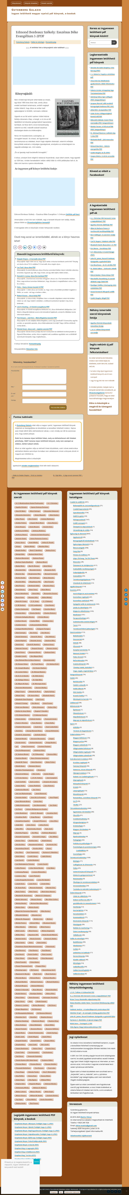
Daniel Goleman (21, 636)
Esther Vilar (52, 707)
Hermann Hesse (34, 766)
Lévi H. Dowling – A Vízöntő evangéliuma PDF (33, 307)
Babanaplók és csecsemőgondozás (86, 505)
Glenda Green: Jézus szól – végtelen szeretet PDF (34, 329)
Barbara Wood (42, 562)
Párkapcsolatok (79, 520)
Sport (72, 724)
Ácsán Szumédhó (46, 1099)
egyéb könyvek (76, 586)
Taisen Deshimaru (22, 1048)
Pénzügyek (77, 924)
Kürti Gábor (20, 856)
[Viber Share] (39, 247)
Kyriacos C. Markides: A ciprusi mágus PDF (86, 1020)
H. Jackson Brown (22, 754)
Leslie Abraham (33, 860)
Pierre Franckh (21, 962)
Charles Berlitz (35, 613)
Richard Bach (35, 978)
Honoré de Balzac (22, 774)
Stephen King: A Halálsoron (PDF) (27, 1152)
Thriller (76, 805)
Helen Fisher (50, 762)
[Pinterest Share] (20, 247)
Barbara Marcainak (22, 558)
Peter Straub (33, 958)
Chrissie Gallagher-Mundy (25, 617)
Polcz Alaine (34, 962)
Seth (30, 1001)
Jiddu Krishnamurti (22, 805)
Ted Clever (19, 1056)
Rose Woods (37, 989)
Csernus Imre (48, 621)
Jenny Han (38, 801)
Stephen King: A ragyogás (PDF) (27, 1148)
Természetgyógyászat (82, 579)
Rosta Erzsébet (51, 989)
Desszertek (77, 639)
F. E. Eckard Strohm (22, 715)
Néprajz (76, 833)
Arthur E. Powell (47, 542)
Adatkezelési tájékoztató (81, 1135)
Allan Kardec (54, 515)
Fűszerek (76, 646)
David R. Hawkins (34, 644)
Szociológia (77, 854)
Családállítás (81, 850)
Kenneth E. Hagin (39, 836)
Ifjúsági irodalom (79, 773)
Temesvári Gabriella (34, 1056)
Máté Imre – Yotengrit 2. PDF (81, 1023)
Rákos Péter (50, 993)
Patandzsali (50, 946)
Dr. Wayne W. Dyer (22, 683)
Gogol (51, 738)
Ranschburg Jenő (49, 970)
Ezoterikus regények (81, 597)
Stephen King (53, 1021)
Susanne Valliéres (52, 1029)
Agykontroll (77, 537)
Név (13, 387)
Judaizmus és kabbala (81, 953)
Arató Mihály (33, 542)
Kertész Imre (33, 840)
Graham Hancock (36, 742)
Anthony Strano (21, 534)
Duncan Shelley (41, 687)
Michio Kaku (20, 907)
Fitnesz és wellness (80, 555)
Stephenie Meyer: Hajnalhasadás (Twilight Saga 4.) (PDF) (36, 1134)
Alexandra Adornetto (23, 515)
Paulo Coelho (32, 954)
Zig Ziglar (19, 1099)
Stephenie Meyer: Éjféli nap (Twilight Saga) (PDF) (33, 1138)
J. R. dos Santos (21, 778)
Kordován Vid (51, 844)
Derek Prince (20, 652)
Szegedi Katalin (21, 1040)
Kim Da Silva (20, 844)
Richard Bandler (49, 978)
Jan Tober (36, 789)
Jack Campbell (52, 778)
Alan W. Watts (20, 511)
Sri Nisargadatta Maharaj (24, 1013)
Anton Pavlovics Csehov (38, 538)
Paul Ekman (46, 950)
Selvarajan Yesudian (50, 997)
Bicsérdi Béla (20, 582)
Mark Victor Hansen (48, 891)
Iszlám (75, 949)
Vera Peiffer (20, 1076)
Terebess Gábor (47, 1060)
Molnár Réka (34, 923)
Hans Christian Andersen (39, 758)
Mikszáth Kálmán (22, 915)
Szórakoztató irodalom (79, 759)
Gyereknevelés (78, 513)
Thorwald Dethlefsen (23, 1068)
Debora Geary (49, 644)
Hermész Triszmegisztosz (24, 770)
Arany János (20, 542)
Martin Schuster (21, 899)
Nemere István (21, 938)
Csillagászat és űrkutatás (83, 865)
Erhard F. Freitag (21, 703)
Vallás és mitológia (37, 42)
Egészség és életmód (78, 534)
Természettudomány (78, 857)
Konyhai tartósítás (80, 650)
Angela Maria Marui (37, 523)
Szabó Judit (20, 1037)
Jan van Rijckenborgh (23, 793)
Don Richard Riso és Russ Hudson (28, 660)
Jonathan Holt (52, 813)
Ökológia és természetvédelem (85, 882)
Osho (31, 942)
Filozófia (76, 815)
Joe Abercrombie (39, 805)
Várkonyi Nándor (50, 1084)
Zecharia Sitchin (52, 1095)
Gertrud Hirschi (21, 738)
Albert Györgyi (35, 511)
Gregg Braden (51, 742)
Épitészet (76, 710)
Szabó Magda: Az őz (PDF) (100, 153)
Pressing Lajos (21, 970)
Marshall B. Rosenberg (24, 895)
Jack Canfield (20, 782)
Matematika (78, 879)
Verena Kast (32, 1076)
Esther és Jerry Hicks (23, 711)
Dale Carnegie (20, 633)
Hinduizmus (77, 945)
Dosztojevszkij (49, 660)
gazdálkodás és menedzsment (84, 903)
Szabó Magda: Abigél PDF (100, 298)
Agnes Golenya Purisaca (39, 507)
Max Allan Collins (52, 899)
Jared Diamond (41, 793)
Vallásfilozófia (78, 967)
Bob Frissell (49, 582)
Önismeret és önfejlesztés (83, 565)
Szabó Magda (33, 1037)
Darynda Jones (36, 640)
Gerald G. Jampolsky (23, 734)
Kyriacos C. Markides (50, 852)
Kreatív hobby (78, 696)
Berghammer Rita (34, 574)
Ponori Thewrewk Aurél (24, 966)
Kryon (49, 848)
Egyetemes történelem (82, 812)
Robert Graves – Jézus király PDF (29, 295)
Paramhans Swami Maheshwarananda (29, 946)
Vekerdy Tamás (33, 1072)
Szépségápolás (79, 572)
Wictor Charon (21, 1095)
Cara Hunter (50, 605)
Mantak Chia (50, 887)
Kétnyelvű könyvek (80, 784)
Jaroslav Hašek (21, 797)
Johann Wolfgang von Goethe (36, 809)
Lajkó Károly (46, 856)
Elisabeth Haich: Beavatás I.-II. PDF (104, 245)
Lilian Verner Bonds (36, 868)
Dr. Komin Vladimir (39, 668)
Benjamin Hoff (50, 570)
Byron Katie (20, 597)
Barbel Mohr (20, 566)
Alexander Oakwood (51, 511)
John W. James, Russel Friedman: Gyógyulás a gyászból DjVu (92, 1016)
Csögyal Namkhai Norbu (24, 629)
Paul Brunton (20, 950)
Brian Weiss (46, 589)
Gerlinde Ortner (40, 734)
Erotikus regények (80, 762)
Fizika (75, 868)
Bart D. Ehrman (34, 566)
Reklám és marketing (81, 928)
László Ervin (20, 884)
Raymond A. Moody (22, 974)
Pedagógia (77, 840)
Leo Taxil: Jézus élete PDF (26, 267)
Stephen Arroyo (46, 1017)
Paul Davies (34, 950)
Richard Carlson (36, 982)
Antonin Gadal (21, 538)
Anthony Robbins (39, 531)
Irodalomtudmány (80, 819)
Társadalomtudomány (78, 808)
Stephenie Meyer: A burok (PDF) (27, 1145)
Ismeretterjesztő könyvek (83, 872)
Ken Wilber (53, 836)
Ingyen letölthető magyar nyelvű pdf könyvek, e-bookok (44, 13)
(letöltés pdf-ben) (73, 214)
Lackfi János (32, 856)
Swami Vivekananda (36, 1033)
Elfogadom (54, 1192)
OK (113, 42)
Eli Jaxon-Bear (34, 695)
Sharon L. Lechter (22, 1005)
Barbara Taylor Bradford (24, 562)
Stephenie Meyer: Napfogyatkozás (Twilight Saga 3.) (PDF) (37, 1131)
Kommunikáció (78, 917)
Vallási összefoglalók (81, 970)
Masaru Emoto (36, 899)
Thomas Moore (35, 1064)
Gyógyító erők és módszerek (84, 604)
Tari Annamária (34, 1052)
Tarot (75, 625)
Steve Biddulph (35, 1025)
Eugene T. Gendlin (41, 711)
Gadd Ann (38, 727)
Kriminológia (78, 826)
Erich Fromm (47, 703)
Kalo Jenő (48, 829)
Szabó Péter (46, 1037)
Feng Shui (76, 551)
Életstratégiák (78, 548)
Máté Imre (33, 927)
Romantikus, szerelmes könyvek (85, 798)
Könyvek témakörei (31, 3)
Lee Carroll (19, 860)
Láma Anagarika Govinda (24, 880)
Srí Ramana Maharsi (44, 1013)
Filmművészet (78, 713)
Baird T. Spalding (36, 550)
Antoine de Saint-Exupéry (40, 534)
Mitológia (77, 963)
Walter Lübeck (21, 1091)
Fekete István (20, 719)
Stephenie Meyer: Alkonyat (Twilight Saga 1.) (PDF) (34, 1124)
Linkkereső (74, 703)
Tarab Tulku (20, 1052)
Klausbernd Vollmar (35, 844)
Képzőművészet (79, 717)
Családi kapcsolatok (80, 509)
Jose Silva (53, 821)
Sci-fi (75, 801)
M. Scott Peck (20, 887)
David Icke (19, 644)
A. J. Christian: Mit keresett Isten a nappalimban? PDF (90, 996)
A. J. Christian (52, 503)
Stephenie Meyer (38, 1021)
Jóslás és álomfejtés (80, 608)
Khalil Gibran (46, 840)
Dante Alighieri (21, 640)
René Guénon (50, 974)
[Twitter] (125, 595)
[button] (2, 613)
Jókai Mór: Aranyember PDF (101, 110)
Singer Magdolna (22, 1009)
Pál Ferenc (34, 970)
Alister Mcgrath (40, 515)
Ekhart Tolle (20, 695)
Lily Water (51, 868)
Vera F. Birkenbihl (49, 1072)
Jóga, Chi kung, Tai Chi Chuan (84, 558)
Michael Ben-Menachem (39, 903)
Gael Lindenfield (51, 727)
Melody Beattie (21, 903)
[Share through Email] (44, 247)
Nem (61, 1192)
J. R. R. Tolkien (37, 778)
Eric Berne (35, 703)
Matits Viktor (86, 1117)
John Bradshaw (21, 813)
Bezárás (36, 1161)
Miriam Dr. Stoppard (22, 919)
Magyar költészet (80, 738)
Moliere (49, 919)
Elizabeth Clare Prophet (24, 699)
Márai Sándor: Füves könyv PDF (102, 275)
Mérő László (20, 931)
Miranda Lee (36, 915)
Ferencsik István (50, 719)
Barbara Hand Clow (35, 554)
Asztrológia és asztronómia (83, 593)
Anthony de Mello (22, 531)
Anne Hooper (20, 527)
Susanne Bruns (36, 1029)
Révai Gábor (20, 997)
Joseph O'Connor (40, 821)
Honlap (13, 400)
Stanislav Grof (21, 1017)
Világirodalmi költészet (82, 748)
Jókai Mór (19, 829)
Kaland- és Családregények (83, 777)
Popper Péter (40, 966)
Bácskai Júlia (33, 597)
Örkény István (20, 1103)
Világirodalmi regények (82, 752)
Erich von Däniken (22, 707)
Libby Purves (20, 868)
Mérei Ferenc (45, 927)
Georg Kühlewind (52, 731)
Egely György (49, 691)
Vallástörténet (78, 974)
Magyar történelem (80, 829)
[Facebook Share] (15, 247)
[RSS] (125, 600)
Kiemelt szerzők (46, 3)
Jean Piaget (54, 797)
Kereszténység (51, 42)
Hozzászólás (14, 372)
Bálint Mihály (46, 597)
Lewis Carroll (42, 864)
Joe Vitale (53, 805)
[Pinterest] (125, 604)
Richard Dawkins (52, 982)
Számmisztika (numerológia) (84, 622)
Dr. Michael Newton (38, 672)
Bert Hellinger (34, 578)
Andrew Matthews (47, 519)
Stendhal (33, 1017)
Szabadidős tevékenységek (83, 569)
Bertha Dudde (20, 578)
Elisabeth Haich (48, 695)
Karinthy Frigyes (21, 833)
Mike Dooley (45, 911)
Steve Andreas (21, 1025)
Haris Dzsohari (36, 762)
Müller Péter (20, 935)
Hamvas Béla (52, 754)
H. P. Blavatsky (38, 754)
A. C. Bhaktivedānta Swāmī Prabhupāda (29, 503)
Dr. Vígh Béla (37, 680)
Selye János (20, 1001)
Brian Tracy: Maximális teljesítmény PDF (85, 999)
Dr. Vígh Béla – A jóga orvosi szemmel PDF (68, 475)
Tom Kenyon (39, 1068)
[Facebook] (125, 591)
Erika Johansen (38, 707)
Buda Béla (36, 593)
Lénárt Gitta (45, 884)
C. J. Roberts (47, 601)
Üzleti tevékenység (80, 931)
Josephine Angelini (22, 821)
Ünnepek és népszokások (82, 527)
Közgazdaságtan (79, 822)
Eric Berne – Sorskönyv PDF (101, 248)
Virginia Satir (20, 1084)
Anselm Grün (47, 527)
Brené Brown (20, 589)
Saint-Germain (34, 997)
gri (17, 746)
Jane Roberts (49, 785)
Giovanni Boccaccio (38, 738)
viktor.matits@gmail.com (86, 1125)
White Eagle (49, 1091)
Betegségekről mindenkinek (83, 541)
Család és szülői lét (77, 502)
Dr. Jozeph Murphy (22, 668)
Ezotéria (73, 590)
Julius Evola (43, 825)
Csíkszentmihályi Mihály (38, 625)
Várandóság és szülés (81, 530)
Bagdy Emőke (20, 550)
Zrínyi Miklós (31, 1099)
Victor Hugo (20, 1080)
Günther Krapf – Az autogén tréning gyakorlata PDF (90, 1013)
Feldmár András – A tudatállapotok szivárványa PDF (90, 1009)
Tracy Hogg (20, 1072)
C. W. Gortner (20, 605)
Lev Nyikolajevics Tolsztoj (25, 864)
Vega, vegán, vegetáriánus (83, 671)
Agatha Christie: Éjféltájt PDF (102, 225)
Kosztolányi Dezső (22, 848)
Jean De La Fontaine (38, 797)
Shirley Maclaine (38, 1005)
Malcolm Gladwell (36, 887)
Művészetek (75, 706)
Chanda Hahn (20, 613)
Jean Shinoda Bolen (23, 801)
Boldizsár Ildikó (34, 585)
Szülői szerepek (79, 523)
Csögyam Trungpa (43, 629)
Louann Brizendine (39, 872)
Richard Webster (37, 986)
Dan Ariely (33, 633)
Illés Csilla (36, 774)
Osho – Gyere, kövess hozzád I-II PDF (30, 287)
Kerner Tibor (20, 840)
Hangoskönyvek (76, 674)
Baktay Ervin (50, 550)
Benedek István (35, 570)
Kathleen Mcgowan (49, 833)
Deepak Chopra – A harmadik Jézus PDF (31, 259)
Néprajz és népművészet (82, 720)
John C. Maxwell (37, 813)
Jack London (34, 782)
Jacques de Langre (50, 782)
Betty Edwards (49, 578)
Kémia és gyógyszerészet (83, 875)
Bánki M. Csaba (21, 601)
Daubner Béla (50, 640)
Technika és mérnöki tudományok (86, 889)
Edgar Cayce (20, 691)
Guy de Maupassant (23, 750)
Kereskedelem (78, 914)
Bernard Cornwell (51, 574)
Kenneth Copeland (22, 836)
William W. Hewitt (36, 1095)
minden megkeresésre (30, 465)
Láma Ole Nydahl (43, 880)
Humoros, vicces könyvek (82, 769)
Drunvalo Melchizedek (23, 687)
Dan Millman (50, 636)
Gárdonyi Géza (39, 750)
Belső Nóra (47, 566)
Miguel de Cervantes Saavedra (26, 911)
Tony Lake (51, 1068)
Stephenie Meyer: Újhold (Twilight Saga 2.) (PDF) (33, 1127)
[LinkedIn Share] (25, 247)
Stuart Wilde (49, 1025)
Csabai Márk (35, 621)
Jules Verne (31, 825)
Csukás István (21, 625)
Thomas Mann (21, 1064)
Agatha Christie (21, 507)
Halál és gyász (78, 516)
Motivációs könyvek (80, 921)
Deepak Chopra (37, 648)
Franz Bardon (36, 723)
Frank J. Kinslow (21, 723)
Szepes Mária (49, 1040)
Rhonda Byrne (21, 978)
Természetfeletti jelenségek (84, 629)
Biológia (76, 861)
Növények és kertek (80, 699)
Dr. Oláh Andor (38, 676)
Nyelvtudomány (79, 836)
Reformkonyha (78, 660)
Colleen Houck (21, 621)
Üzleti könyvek (75, 893)
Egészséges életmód (81, 544)
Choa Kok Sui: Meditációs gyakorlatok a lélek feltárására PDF (102, 84)
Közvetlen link (31, 349)
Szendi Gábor (35, 1040)
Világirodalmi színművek (82, 755)
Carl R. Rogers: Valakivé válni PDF (103, 241)
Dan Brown (45, 633)
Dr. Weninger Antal (39, 683)
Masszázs (76, 562)
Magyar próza (78, 741)
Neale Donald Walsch (49, 935)
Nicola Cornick (35, 938)
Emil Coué (40, 699)
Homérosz (41, 770)
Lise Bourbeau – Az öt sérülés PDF (103, 265)
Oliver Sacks (20, 942)
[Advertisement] (44, 71)
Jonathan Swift (21, 817)
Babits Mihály (29, 546)
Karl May (35, 833)
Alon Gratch (33, 519)
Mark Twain (33, 891)
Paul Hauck (20, 954)
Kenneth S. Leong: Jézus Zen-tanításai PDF (32, 276)
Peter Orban (20, 958)
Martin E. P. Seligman (43, 895)
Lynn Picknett (34, 876)
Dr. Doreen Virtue (22, 664)
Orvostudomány (79, 886)
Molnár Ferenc (21, 923)
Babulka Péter (43, 546)
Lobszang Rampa (22, 872)
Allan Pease (20, 519)
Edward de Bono (35, 691)
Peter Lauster (46, 954)
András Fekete (21, 523)
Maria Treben (20, 891)
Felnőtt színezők (79, 685)
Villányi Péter (45, 1080)
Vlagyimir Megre (34, 1084)
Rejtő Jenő (37, 974)
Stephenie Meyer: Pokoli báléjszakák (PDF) (31, 1141)
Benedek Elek (20, 570)
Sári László (45, 1044)
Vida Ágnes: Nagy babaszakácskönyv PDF (85, 1027)
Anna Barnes (52, 523)
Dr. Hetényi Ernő (52, 664)
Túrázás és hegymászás (82, 731)
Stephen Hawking (22, 1021)
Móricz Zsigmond (48, 931)
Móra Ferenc (33, 931)
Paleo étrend (78, 657)
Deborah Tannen (21, 648)
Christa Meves (43, 617)
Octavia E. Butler (50, 938)
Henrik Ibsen (20, 766)
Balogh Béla (20, 554)
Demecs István (52, 648)
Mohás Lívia (38, 919)
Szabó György (52, 1033)
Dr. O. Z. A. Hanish (22, 676)
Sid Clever (52, 1005)
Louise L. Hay (20, 876)
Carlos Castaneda (22, 609)
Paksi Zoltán (41, 942)
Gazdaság (77, 907)
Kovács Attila (37, 848)
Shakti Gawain (41, 1001)
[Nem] (126, 1191)
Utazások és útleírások (82, 583)
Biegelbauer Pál (35, 582)
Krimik (75, 787)
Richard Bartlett (21, 982)
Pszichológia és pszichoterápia (84, 847)
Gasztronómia (75, 632)
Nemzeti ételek (79, 653)
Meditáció (77, 615)
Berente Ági (20, 574)
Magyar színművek (80, 745)
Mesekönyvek (78, 794)
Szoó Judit (33, 1044)
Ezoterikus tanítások (81, 601)
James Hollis (20, 785)
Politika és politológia (81, 843)
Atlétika (76, 727)
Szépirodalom (75, 734)
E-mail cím (13, 394)
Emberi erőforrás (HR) (81, 900)
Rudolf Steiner (21, 993)
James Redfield (34, 785)
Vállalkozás (77, 935)
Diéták (75, 643)
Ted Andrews (47, 1052)
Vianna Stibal (45, 1076)
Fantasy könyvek (79, 766)
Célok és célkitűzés (80, 896)
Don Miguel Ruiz (36, 656)
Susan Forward (21, 1029)
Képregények (78, 780)
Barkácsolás (77, 681)
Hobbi (72, 678)
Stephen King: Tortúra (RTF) (25, 1155)
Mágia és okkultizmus (81, 611)
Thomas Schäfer (50, 1064)
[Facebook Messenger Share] (34, 247)
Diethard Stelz (50, 652)
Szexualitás (77, 576)
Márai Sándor (20, 927)
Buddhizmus (77, 942)
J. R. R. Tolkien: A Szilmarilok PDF (82, 992)
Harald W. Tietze (21, 762)
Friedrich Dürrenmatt (23, 727)
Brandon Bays (49, 585)
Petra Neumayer (47, 958)
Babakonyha (78, 636)
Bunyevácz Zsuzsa (50, 593)
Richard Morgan (21, 986)
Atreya (18, 546)
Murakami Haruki (49, 923)
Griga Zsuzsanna (28, 746)
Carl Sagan (36, 609)
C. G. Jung (34, 601)
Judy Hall (19, 825)
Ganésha (19, 731)
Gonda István (20, 742)
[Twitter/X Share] (30, 247)
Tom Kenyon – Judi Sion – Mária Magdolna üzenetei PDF (37, 318)
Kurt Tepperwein (32, 852)
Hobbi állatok (78, 689)
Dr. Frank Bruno (37, 664)
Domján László (21, 656)
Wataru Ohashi (35, 1091)
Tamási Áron (50, 1048)
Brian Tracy (33, 589)
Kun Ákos (19, 852)
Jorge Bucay (35, 817)
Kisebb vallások (79, 960)
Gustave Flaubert (44, 746)
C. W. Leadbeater (35, 605)
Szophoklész (20, 1044)
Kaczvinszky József (34, 829)
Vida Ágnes (32, 1080)
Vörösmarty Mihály (22, 1087)
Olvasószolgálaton (97, 393)
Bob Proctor (20, 585)
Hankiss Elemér (21, 758)
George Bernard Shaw (34, 731)
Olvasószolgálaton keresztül (38, 222)
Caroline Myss (49, 609)
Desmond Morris (34, 652)
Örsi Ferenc (34, 1103)
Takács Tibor (37, 1048)
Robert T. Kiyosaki (22, 989)
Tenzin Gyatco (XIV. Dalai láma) (26, 1060)
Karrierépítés (78, 910)
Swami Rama (20, 1033)
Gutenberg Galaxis (26, 9)
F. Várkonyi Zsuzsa (40, 715)
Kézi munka (77, 692)
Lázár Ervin (33, 884)
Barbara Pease (38, 558)
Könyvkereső (16, 3)
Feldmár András (35, 719)
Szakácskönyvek (79, 664)
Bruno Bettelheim (22, 593)
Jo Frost (19, 809)
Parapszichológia (79, 618)
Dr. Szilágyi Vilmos (22, 680)
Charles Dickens (50, 613)
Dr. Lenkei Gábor (21, 672)
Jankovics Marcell (22, 789)
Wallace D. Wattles (39, 1087)
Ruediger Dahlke (36, 993)
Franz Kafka (50, 723)
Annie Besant (34, 527)
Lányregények (78, 791)
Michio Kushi (33, 907)
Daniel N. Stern (36, 636)
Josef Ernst (48, 817)
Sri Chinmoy (36, 1009)
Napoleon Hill (33, 935)
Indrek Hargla (48, 774)
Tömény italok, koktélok (82, 667)
